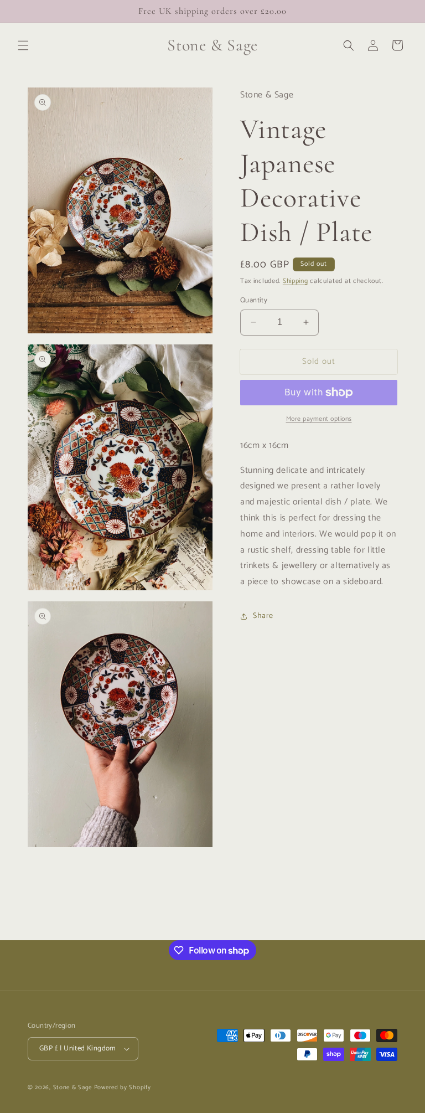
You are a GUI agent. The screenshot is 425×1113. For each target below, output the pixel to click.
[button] (23, 45)
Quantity (253, 300)
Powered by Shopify (122, 1088)
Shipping (295, 281)
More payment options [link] (319, 419)
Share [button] (263, 616)
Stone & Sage (73, 1088)
